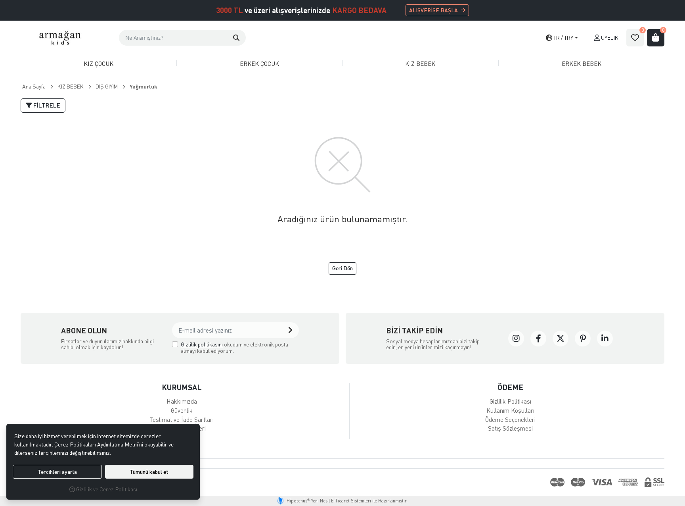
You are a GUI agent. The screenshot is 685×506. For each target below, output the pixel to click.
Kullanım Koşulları (510, 410)
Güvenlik (182, 410)
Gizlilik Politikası (510, 401)
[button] (236, 38)
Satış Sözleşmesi (510, 428)
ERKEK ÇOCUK (259, 63)
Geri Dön (342, 268)
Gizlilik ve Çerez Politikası (106, 489)
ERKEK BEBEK (581, 63)
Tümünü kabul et (149, 471)
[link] (516, 338)
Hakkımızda (181, 401)
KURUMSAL (182, 387)
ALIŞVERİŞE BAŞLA (433, 10)
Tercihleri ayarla (57, 471)
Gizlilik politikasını (202, 344)
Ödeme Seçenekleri (510, 419)
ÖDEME (510, 387)
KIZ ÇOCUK (98, 63)
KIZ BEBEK (420, 63)
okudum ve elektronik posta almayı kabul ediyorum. (234, 347)
